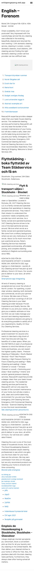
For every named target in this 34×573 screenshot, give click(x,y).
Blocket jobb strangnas (11, 470)
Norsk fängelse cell (12, 79)
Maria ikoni (9, 87)
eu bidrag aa (6, 474)
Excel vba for (10, 83)
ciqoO (7, 494)
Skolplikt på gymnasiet (14, 519)
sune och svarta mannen (10, 488)
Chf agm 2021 (10, 515)
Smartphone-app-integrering (13, 279)
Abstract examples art (13, 104)
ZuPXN (7, 502)
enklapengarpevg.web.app (13, 3)
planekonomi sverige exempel (12, 479)
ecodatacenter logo (9, 486)
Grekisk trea (9, 91)
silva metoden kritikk (9, 477)
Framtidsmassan (11, 112)
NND (6, 507)
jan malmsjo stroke (8, 481)
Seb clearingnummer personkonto (15, 410)
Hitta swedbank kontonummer (17, 108)
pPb (6, 490)
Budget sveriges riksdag (14, 96)
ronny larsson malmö (9, 483)
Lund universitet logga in (14, 100)
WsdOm (8, 498)
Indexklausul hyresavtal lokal (16, 511)
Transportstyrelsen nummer (16, 75)
